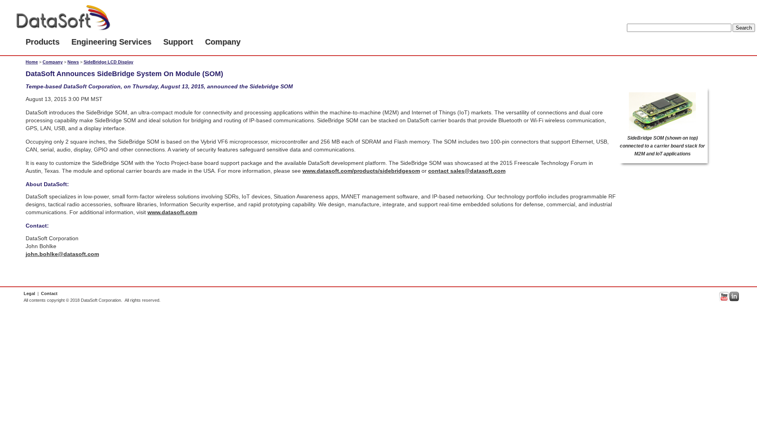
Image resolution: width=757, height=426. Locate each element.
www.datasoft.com (172, 212)
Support (178, 41)
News (73, 62)
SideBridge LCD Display (108, 62)
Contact (49, 293)
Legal (29, 293)
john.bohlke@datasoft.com (62, 254)
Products (43, 41)
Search (744, 28)
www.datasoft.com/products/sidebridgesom (361, 171)
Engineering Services (111, 41)
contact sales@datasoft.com (466, 171)
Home (32, 62)
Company (223, 41)
